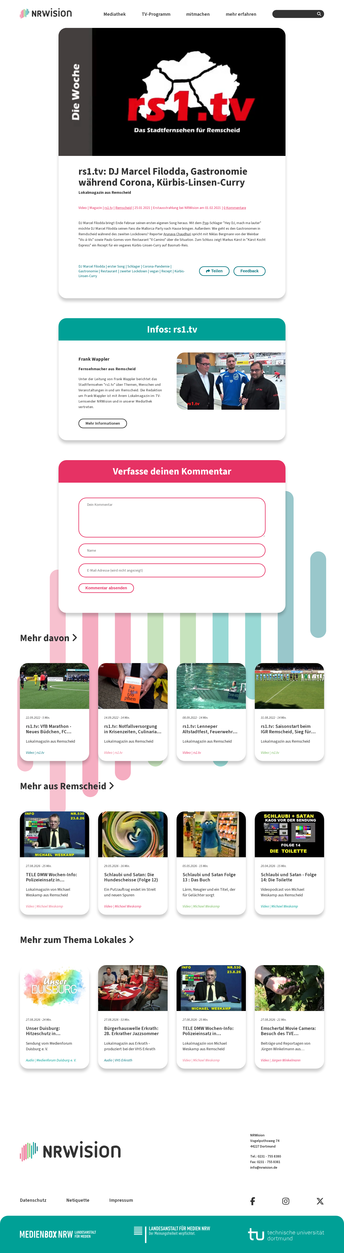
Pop (205, 222)
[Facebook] (252, 1201)
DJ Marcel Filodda (92, 266)
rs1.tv (109, 207)
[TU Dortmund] (286, 1234)
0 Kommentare (235, 207)
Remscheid (123, 207)
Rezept (167, 271)
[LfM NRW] (172, 1234)
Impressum (121, 1200)
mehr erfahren (241, 14)
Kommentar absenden (106, 588)
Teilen (216, 271)
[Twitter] (320, 1201)
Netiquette (77, 1200)
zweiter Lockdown (134, 271)
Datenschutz (33, 1200)
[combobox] (298, 14)
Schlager (134, 266)
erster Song (117, 266)
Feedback (249, 271)
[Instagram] (285, 1201)
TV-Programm (156, 14)
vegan (154, 271)
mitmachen (198, 14)
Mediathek (115, 14)
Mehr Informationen (102, 423)
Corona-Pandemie (156, 266)
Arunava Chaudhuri (177, 234)
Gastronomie (88, 271)
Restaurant (109, 271)
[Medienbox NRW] (58, 1234)
